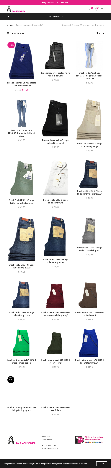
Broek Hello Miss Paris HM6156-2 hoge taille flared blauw (21, 133)
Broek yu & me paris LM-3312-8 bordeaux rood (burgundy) (55, 314)
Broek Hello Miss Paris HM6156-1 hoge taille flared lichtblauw (89, 76)
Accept (101, 464)
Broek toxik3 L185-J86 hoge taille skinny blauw (22, 314)
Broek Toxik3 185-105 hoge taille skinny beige (89, 145)
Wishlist (91, 8)
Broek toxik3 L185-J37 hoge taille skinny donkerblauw (89, 192)
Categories (54, 16)
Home (11, 25)
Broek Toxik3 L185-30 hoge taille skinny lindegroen (22, 201)
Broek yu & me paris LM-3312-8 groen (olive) (55, 361)
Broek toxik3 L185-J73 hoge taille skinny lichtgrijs (89, 249)
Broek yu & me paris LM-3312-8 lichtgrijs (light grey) (22, 409)
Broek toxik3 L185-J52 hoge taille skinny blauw (55, 261)
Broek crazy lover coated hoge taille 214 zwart (55, 74)
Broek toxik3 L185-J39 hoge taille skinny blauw (22, 266)
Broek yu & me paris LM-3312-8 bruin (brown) (89, 314)
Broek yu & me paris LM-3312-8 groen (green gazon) (22, 361)
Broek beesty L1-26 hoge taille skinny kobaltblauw (21, 84)
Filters (98, 33)
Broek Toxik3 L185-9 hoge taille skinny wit (55, 201)
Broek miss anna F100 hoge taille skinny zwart (55, 141)
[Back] (10, 16)
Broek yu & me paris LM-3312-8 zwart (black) (55, 409)
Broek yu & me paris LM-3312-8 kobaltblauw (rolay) (89, 361)
